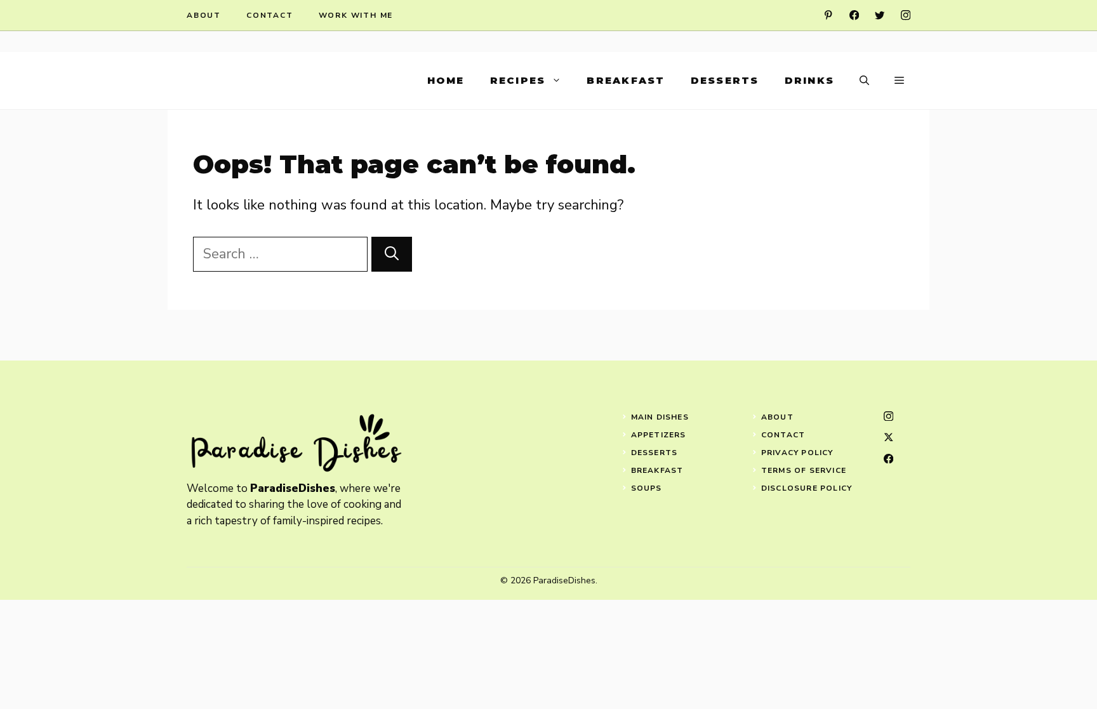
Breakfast (626, 80)
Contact (783, 435)
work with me (356, 15)
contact (269, 15)
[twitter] (879, 15)
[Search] (391, 254)
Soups (646, 488)
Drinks (810, 80)
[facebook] (854, 15)
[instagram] (905, 15)
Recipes (518, 80)
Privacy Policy (797, 452)
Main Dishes (660, 417)
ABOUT (777, 417)
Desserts (725, 80)
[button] (864, 80)
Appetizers (658, 435)
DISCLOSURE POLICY (806, 488)
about (204, 15)
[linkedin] (828, 15)
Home (446, 80)
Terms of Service (803, 470)
